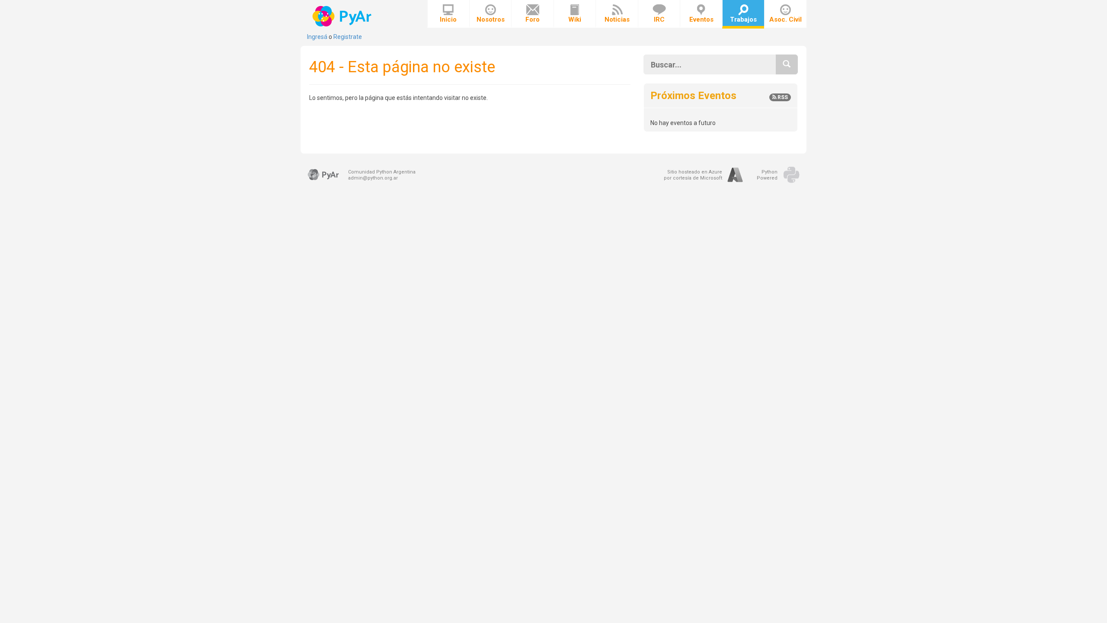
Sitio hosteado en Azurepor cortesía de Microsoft (693, 175)
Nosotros (491, 19)
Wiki (574, 19)
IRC (659, 19)
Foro (532, 19)
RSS (782, 97)
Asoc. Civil (785, 19)
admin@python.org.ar (373, 178)
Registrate (347, 36)
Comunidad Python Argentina (382, 172)
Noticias (617, 19)
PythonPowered (767, 175)
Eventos (701, 19)
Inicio (448, 19)
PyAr (343, 16)
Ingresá (317, 36)
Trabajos (743, 19)
